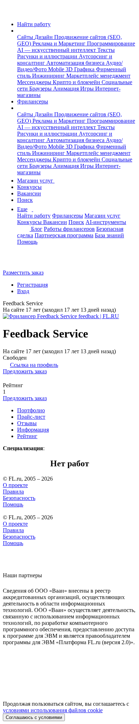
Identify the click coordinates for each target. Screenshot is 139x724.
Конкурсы (29, 187)
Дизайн (44, 37)
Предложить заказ (25, 371)
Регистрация (32, 285)
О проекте (15, 485)
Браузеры (41, 89)
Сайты (26, 37)
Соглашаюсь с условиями (34, 717)
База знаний (109, 235)
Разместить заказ (23, 272)
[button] (19, 31)
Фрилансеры (32, 101)
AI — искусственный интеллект (57, 50)
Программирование (111, 43)
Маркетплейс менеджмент (98, 76)
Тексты (106, 50)
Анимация (66, 89)
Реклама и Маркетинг (59, 43)
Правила (13, 492)
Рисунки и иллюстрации (48, 56)
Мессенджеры (35, 82)
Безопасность (19, 498)
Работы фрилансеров (69, 229)
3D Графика (81, 69)
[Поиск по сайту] (23, 260)
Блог (36, 229)
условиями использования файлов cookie (53, 710)
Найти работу (34, 24)
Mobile (57, 69)
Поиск (25, 200)
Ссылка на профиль (34, 365)
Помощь (27, 242)
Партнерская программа (64, 235)
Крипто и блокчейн (77, 82)
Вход (23, 291)
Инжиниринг (49, 76)
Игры (87, 89)
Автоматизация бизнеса (76, 63)
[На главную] (9, 12)
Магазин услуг (36, 181)
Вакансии (29, 193)
